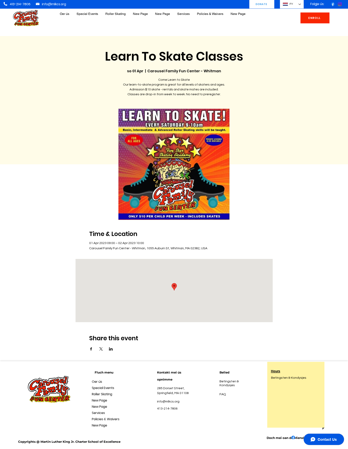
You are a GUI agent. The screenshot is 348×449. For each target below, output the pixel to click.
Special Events (103, 388)
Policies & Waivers (105, 419)
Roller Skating (102, 394)
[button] (210, 12)
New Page (99, 400)
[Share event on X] (101, 349)
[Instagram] (339, 4)
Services (98, 413)
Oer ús (97, 381)
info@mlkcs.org (54, 4)
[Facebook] (332, 4)
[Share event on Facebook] (91, 349)
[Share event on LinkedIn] (111, 349)
